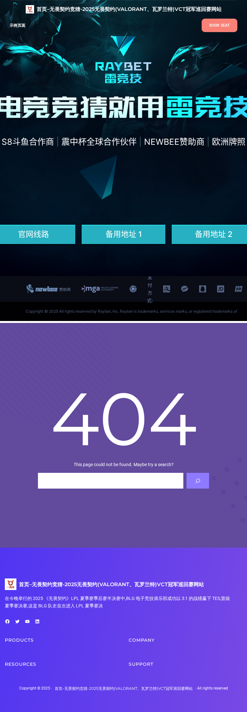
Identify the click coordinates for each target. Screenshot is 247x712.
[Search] (198, 481)
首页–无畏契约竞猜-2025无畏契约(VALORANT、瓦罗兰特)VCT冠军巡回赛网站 (129, 9)
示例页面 (17, 25)
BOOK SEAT (219, 25)
